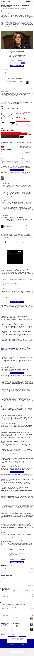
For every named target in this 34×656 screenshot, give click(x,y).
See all (2, 634)
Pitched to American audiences (7, 334)
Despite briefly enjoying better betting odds (20, 141)
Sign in (31, 1)
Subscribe (27, 1)
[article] (17, 619)
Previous (4, 571)
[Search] (32, 615)
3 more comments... (3, 610)
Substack (12, 654)
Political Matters (4, 3)
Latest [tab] (4, 615)
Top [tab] (1, 615)
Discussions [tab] (7, 615)
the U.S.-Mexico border (15, 327)
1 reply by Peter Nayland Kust (7, 599)
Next (30, 571)
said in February (4, 391)
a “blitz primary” (27, 269)
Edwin (3, 602)
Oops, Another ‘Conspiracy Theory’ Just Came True (10, 623)
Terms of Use (21, 638)
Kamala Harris (17, 103)
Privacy (17, 649)
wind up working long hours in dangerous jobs (9, 405)
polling (14, 194)
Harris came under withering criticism (13, 352)
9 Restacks (11, 565)
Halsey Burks (4, 588)
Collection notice (23, 649)
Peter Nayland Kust (5, 10)
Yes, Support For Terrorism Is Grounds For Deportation (11, 617)
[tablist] (4, 578)
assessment (28, 185)
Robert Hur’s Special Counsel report (13, 220)
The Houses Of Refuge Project (18, 56)
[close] (25, 625)
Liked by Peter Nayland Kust (6, 589)
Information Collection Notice (17, 639)
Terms (20, 649)
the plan (24, 334)
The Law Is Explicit (3, 618)
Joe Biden (27, 102)
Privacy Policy (23, 639)
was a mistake (5, 69)
